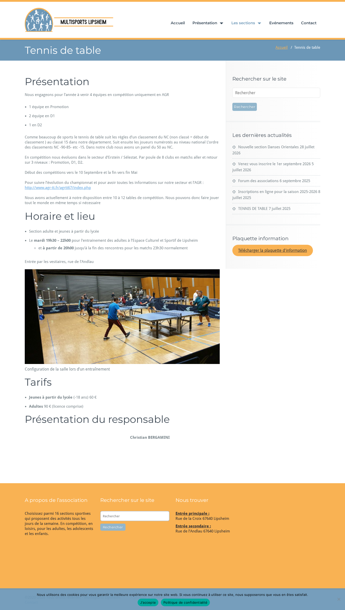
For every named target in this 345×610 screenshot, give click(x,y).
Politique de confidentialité (185, 602)
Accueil (178, 22)
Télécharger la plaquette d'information (272, 250)
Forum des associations (258, 181)
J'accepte (148, 602)
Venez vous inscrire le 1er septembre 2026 (274, 164)
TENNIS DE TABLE (253, 208)
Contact (308, 22)
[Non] (338, 599)
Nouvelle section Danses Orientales (268, 147)
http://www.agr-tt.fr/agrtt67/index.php (58, 187)
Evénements (281, 22)
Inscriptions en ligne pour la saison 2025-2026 (277, 191)
